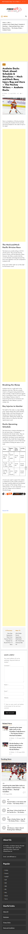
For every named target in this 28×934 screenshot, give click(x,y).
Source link (5, 510)
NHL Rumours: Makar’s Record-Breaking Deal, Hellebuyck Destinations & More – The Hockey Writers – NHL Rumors (16, 830)
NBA (6, 886)
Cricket (6, 870)
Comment (7, 665)
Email (6, 691)
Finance (6, 873)
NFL (6, 889)
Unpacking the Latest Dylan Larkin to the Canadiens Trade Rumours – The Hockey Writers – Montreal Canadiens (17, 731)
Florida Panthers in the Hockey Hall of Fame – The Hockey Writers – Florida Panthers (16, 746)
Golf (6, 880)
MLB (6, 883)
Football (6, 876)
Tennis (6, 899)
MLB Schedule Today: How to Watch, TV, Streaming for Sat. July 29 (11, 1)
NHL (4, 64)
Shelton (5, 93)
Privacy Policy (7, 922)
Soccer (6, 896)
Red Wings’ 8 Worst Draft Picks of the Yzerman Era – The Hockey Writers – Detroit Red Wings (16, 812)
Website (6, 698)
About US (5, 912)
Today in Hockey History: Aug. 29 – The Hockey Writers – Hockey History (16, 821)
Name (6, 685)
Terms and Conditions (8, 928)
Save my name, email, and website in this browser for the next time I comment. (14, 706)
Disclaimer (6, 917)
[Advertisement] (14, 47)
